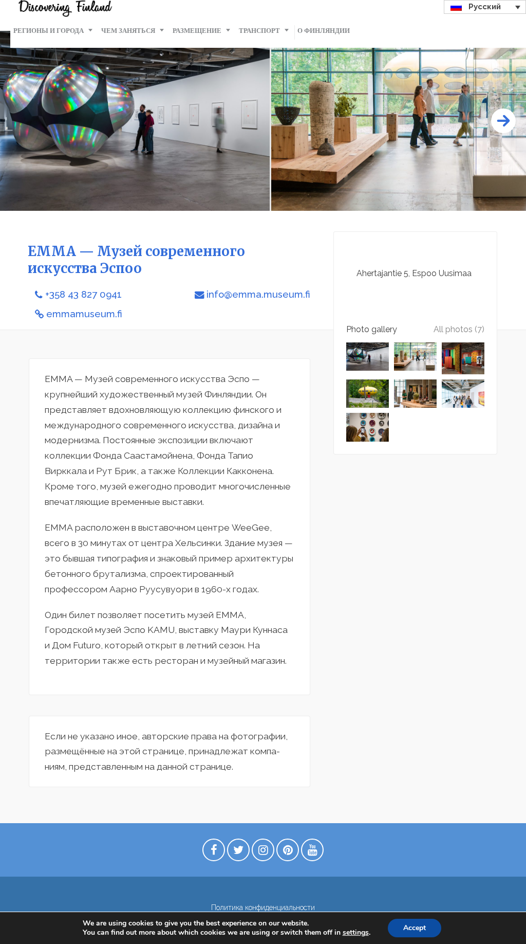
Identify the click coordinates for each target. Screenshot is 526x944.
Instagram (263, 852)
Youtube (312, 852)
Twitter (238, 852)
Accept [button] (414, 928)
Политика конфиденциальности (263, 907)
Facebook (213, 852)
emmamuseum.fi (84, 313)
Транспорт (259, 30)
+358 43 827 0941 (83, 294)
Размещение (197, 30)
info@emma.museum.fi (258, 294)
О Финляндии (323, 30)
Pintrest (287, 852)
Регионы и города (48, 30)
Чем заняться (128, 30)
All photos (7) (459, 329)
